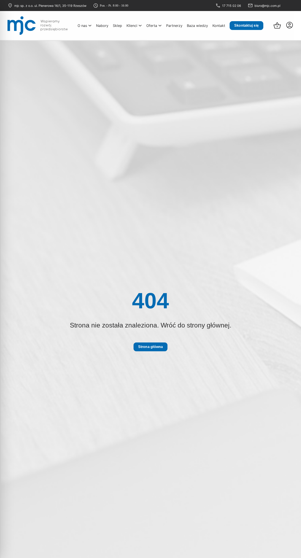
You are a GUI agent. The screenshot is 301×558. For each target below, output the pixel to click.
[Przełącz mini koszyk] (277, 26)
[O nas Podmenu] (90, 25)
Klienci (131, 25)
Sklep (117, 25)
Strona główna (150, 347)
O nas (82, 25)
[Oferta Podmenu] (160, 25)
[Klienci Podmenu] (140, 25)
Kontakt (218, 25)
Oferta (151, 25)
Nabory (102, 25)
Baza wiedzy (197, 25)
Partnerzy (174, 25)
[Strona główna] (37, 25)
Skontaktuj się (246, 25)
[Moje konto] (290, 25)
